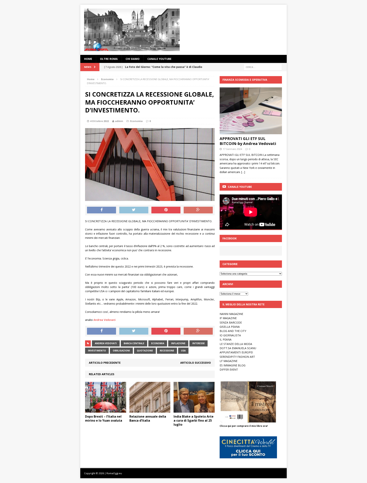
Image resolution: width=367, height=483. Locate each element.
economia (157, 343)
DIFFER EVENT (229, 369)
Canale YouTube (159, 59)
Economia (136, 121)
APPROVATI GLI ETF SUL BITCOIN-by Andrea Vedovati (248, 141)
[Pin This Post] (165, 210)
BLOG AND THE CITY (233, 331)
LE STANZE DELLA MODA (236, 344)
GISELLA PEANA (230, 327)
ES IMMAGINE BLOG (232, 365)
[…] (243, 172)
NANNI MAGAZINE (231, 314)
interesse (198, 343)
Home (88, 59)
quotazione (145, 350)
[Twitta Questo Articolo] (133, 210)
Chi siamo (133, 59)
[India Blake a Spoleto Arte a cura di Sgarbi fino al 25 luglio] (194, 410)
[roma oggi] (183, 30)
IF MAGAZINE (228, 318)
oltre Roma (109, 59)
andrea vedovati (106, 343)
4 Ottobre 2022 (99, 121)
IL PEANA (225, 339)
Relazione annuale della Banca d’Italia (147, 418)
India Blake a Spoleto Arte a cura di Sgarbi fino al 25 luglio (194, 420)
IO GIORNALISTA (230, 335)
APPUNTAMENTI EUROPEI (236, 352)
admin (119, 121)
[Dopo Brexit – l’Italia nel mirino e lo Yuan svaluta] (105, 410)
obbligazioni (121, 350)
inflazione (178, 343)
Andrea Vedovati (104, 320)
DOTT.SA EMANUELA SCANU (238, 348)
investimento (97, 350)
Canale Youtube (240, 187)
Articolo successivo (195, 362)
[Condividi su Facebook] (101, 210)
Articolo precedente (105, 362)
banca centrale (134, 343)
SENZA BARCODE (231, 322)
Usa (183, 350)
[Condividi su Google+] (198, 210)
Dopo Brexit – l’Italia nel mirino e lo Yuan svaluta (103, 418)
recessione (167, 350)
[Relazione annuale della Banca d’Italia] (150, 410)
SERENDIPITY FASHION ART (237, 357)
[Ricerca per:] (263, 67)
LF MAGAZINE (228, 361)
